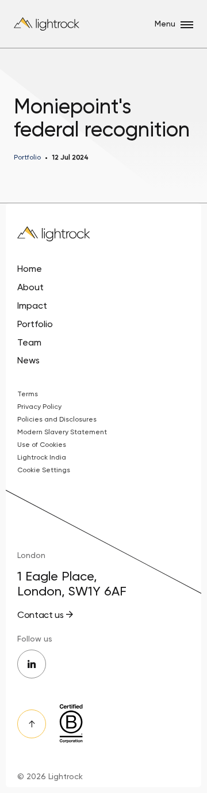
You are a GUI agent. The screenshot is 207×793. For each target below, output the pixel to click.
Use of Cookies (41, 445)
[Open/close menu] (187, 24)
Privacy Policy (39, 407)
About (30, 287)
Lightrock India (41, 457)
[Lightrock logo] (47, 24)
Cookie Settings (43, 470)
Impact (32, 305)
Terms (27, 394)
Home (29, 268)
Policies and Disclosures (57, 419)
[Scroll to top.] (31, 723)
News (28, 360)
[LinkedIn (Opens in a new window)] (31, 664)
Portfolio (35, 323)
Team (29, 342)
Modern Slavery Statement (62, 432)
